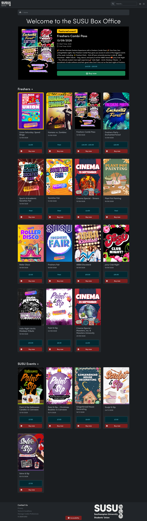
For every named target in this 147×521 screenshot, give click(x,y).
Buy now (92, 73)
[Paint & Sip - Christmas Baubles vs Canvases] (59, 385)
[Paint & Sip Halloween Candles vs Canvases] (31, 385)
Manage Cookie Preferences (28, 514)
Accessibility (74, 518)
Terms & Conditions (25, 511)
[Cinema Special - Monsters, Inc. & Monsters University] (88, 307)
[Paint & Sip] (59, 307)
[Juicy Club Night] (116, 243)
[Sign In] (144, 4)
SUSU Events (27, 363)
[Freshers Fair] (59, 243)
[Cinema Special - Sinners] (88, 177)
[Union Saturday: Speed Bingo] (31, 111)
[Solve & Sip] (31, 452)
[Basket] (140, 4)
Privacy (20, 508)
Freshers (24, 89)
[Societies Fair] (59, 177)
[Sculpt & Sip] (116, 385)
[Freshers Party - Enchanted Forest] (116, 111)
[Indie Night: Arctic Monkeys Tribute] (31, 307)
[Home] (6, 4)
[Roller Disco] (31, 243)
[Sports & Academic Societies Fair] (31, 177)
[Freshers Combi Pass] (73, 79)
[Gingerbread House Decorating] (88, 385)
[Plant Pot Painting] (116, 177)
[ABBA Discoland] (88, 243)
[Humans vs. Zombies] (59, 111)
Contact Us (23, 504)
